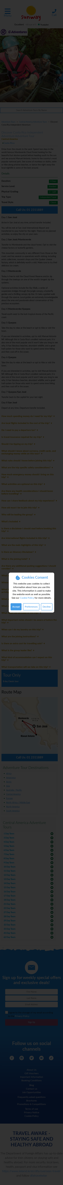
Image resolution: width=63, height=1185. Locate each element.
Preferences (31, 607)
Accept (16, 607)
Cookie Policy (27, 598)
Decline (47, 607)
